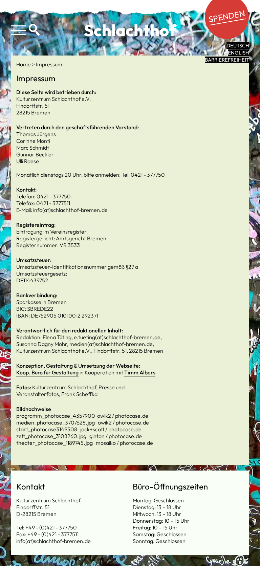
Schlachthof (130, 30)
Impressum (49, 64)
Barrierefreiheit (227, 60)
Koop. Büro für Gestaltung (47, 372)
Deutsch (237, 45)
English (238, 52)
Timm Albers (139, 372)
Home (24, 64)
